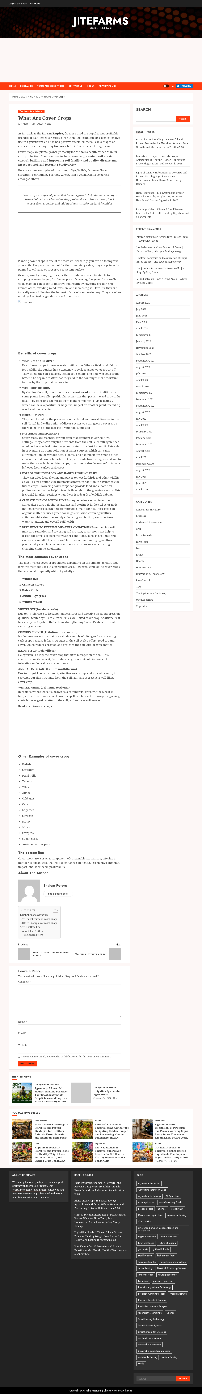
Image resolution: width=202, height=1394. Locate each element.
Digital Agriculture (147, 1236)
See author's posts (58, 894)
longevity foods (145, 1274)
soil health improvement (149, 1338)
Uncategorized (144, 599)
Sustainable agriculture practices (154, 1351)
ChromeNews (110, 1390)
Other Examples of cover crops (39, 923)
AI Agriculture (172, 1196)
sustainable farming (147, 1357)
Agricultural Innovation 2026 (152, 1189)
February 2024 (144, 335)
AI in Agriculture (146, 1202)
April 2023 (142, 380)
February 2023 (144, 393)
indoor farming (145, 1268)
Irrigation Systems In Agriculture (106, 1092)
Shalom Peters (28, 124)
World (141, 1363)
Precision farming (178, 1293)
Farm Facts (142, 541)
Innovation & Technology (150, 574)
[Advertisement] (101, 60)
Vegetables (142, 606)
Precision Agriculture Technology (154, 1287)
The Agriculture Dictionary (31, 111)
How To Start (143, 567)
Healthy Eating (145, 1255)
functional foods (146, 1243)
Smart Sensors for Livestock (152, 1332)
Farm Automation (169, 1236)
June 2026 (141, 315)
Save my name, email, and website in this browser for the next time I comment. (66, 1056)
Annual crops (42, 706)
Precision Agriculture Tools (151, 1293)
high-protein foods (166, 1255)
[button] (172, 86)
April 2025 (142, 328)
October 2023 (143, 354)
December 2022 (145, 399)
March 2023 (142, 386)
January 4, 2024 (103, 1098)
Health (140, 561)
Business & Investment (149, 522)
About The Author (32, 931)
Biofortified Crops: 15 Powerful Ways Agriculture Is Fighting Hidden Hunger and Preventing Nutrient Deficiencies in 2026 (160, 159)
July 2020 (141, 476)
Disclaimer (26, 86)
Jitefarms (101, 21)
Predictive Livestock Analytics (152, 1306)
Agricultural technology (149, 1196)
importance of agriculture (173, 1262)
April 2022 (142, 425)
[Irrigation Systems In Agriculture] (81, 1093)
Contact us (75, 86)
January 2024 (143, 341)
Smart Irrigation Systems (150, 1325)
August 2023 (143, 367)
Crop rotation (144, 1221)
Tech (138, 586)
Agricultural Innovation (149, 1183)
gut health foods (161, 1249)
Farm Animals (144, 535)
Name (22, 1021)
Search (143, 109)
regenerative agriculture (150, 1313)
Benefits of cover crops (35, 914)
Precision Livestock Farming (152, 1300)
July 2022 (141, 418)
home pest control (147, 1262)
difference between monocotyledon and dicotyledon (158, 1229)
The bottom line (31, 927)
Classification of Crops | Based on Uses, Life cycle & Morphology (159, 249)
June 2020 (141, 483)
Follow (186, 86)
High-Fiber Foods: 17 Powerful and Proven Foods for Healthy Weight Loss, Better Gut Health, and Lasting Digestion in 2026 (160, 196)
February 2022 (144, 431)
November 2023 (145, 348)
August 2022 (143, 412)
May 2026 (141, 322)
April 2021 (142, 457)
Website (22, 1045)
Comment (24, 981)
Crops (139, 529)
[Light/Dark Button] (166, 86)
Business (141, 516)
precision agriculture (163, 1281)
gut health (143, 1249)
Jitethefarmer (144, 247)
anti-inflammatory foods (170, 1202)
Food (138, 548)
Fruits (139, 554)
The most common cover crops (39, 919)
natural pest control (167, 1274)
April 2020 (142, 489)
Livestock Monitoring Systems (171, 1268)
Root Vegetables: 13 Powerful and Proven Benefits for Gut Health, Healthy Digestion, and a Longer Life (162, 213)
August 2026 (143, 302)
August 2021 (143, 451)
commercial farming (176, 1215)
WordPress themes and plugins (29, 1189)
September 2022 (145, 405)
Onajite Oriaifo (144, 268)
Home (12, 86)
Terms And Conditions (50, 86)
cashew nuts (177, 1208)
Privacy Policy (107, 86)
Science (170, 1313)
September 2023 (145, 360)
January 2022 (143, 438)
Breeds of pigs (145, 1208)
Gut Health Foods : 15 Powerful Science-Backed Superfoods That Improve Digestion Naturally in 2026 (171, 1152)
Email (22, 1033)
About (90, 86)
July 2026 (141, 309)
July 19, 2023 (45, 124)
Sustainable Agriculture (149, 1344)
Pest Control (143, 580)
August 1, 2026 (164, 1161)
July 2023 (141, 373)
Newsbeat (143, 1281)
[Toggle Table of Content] (54, 910)
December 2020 (145, 463)
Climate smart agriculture (150, 1215)
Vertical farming (169, 1357)
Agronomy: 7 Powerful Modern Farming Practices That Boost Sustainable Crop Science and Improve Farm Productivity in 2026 (51, 1095)
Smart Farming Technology (151, 1319)
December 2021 (145, 444)
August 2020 (143, 470)
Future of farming (167, 1243)
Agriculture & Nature (148, 509)
